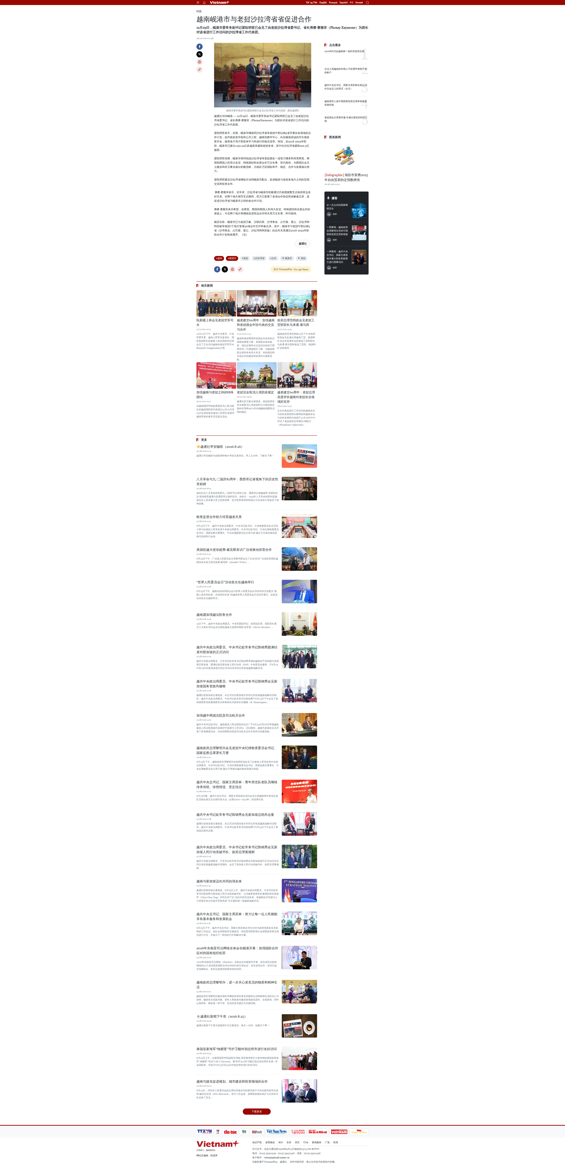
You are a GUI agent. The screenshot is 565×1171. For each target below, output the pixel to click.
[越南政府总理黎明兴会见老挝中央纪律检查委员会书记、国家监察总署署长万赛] (299, 757)
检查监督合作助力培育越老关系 (219, 517)
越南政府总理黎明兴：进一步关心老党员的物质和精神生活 (236, 984)
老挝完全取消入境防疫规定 (255, 392)
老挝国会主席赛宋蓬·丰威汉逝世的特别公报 (345, 119)
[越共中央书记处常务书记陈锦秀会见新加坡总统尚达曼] (299, 824)
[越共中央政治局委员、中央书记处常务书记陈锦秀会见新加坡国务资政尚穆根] (299, 690)
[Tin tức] (230, 1132)
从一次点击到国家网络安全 (337, 207)
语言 (297, 1142)
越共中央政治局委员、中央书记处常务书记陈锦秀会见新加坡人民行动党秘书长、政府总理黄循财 (236, 849)
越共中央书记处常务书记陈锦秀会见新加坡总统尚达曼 (235, 814)
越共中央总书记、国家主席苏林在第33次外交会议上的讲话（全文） (345, 87)
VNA (305, 1142)
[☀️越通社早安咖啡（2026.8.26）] (299, 456)
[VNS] (277, 1132)
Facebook (199, 47)
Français (333, 2)
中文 (351, 2)
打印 (199, 62)
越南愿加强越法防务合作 (214, 615)
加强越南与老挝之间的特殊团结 (215, 395)
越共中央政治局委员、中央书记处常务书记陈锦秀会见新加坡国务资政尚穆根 (236, 684)
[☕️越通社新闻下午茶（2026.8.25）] (299, 1026)
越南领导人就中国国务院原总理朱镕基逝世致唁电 (345, 103)
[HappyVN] (359, 1132)
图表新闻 (335, 137)
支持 (288, 1142)
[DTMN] (318, 1132)
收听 (335, 214)
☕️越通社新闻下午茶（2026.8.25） (221, 1016)
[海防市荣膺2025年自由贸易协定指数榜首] (346, 156)
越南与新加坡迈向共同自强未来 (219, 881)
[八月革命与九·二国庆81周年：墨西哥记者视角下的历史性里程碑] (299, 488)
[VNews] (217, 1132)
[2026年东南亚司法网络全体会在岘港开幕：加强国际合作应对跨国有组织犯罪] (299, 957)
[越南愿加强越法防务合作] (299, 624)
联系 (335, 1142)
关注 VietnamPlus (282, 269)
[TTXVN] (204, 1132)
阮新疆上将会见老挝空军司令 (215, 322)
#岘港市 (232, 258)
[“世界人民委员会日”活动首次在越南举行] (299, 591)
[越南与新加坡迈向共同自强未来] (299, 890)
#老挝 (245, 258)
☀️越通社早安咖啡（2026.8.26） (220, 447)
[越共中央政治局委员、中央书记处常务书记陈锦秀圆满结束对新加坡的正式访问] (299, 656)
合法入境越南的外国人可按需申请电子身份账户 (345, 71)
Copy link (199, 69)
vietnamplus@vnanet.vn (276, 1157)
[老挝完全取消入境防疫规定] (257, 375)
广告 (327, 1142)
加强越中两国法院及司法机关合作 (220, 715)
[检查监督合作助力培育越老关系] (299, 526)
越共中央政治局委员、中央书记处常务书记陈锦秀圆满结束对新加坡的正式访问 (236, 649)
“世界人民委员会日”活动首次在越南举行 (225, 582)
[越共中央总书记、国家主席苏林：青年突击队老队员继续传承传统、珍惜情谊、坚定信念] (299, 791)
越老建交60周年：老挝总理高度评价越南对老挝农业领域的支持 (296, 397)
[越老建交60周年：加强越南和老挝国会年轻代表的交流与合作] (257, 303)
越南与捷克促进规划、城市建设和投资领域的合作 (232, 1081)
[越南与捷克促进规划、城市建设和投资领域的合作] (299, 1091)
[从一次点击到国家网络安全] (359, 210)
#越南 (219, 258)
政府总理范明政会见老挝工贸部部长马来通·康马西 (295, 322)
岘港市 (288, 258)
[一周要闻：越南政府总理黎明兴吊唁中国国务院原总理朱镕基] (359, 233)
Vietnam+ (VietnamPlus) (220, 2)
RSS (281, 1142)
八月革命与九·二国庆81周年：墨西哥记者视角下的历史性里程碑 (237, 481)
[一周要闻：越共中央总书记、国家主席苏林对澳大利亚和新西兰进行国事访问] (359, 257)
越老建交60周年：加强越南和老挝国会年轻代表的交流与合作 (256, 324)
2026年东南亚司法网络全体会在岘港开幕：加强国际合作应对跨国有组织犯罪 (237, 950)
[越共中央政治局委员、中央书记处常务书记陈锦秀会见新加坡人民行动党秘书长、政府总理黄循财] (299, 856)
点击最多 (335, 45)
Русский (359, 2)
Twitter (199, 54)
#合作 (273, 258)
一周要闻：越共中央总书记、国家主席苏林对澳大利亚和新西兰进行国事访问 (337, 256)
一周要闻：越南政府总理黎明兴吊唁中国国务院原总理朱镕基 (337, 231)
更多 (204, 439)
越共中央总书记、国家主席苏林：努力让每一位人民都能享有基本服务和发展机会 (236, 916)
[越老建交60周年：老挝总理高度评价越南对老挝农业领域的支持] (297, 375)
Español (344, 2)
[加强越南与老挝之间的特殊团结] (216, 375)
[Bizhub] (257, 1132)
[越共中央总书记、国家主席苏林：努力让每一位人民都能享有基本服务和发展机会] (299, 923)
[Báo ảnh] (339, 1132)
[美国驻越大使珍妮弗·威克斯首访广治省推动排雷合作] (299, 559)
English (323, 2)
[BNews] (244, 1132)
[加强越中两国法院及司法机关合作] (299, 725)
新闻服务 (316, 1142)
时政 (199, 11)
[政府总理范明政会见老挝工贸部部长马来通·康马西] (297, 303)
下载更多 (256, 1111)
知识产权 (257, 1142)
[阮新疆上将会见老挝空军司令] (216, 303)
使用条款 (270, 1142)
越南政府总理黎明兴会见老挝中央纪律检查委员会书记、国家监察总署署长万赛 (236, 750)
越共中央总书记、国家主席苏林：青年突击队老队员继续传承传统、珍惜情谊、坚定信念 (236, 784)
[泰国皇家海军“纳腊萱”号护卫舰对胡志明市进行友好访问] (299, 1058)
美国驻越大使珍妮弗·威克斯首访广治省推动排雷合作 (234, 550)
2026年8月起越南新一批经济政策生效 (344, 51)
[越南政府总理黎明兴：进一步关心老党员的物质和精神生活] (299, 991)
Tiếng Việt (311, 2)
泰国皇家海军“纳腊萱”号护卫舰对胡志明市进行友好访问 (236, 1049)
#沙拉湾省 (259, 258)
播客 (335, 198)
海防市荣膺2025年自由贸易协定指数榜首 (346, 177)
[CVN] (297, 1132)
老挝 (303, 258)
